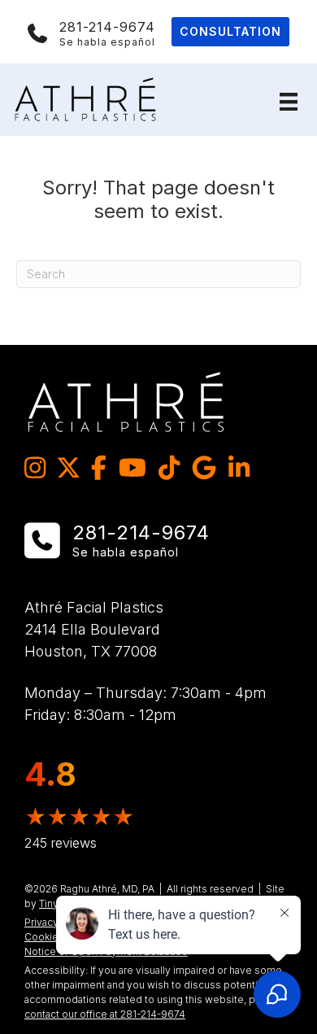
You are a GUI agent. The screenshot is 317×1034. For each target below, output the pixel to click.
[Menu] (288, 101)
